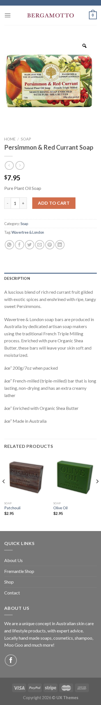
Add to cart (54, 202)
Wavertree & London (28, 232)
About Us (13, 560)
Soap (26, 139)
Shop (9, 581)
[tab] (50, 278)
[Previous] (4, 492)
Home (9, 139)
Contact (12, 592)
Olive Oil (60, 508)
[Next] (97, 492)
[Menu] (7, 15)
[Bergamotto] (50, 15)
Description (17, 278)
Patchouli (12, 508)
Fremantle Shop (19, 571)
